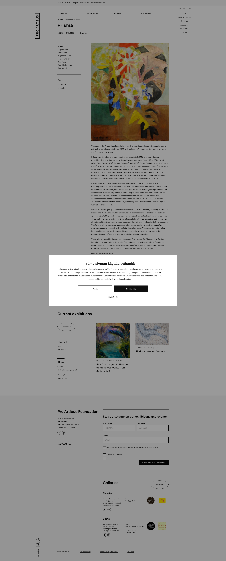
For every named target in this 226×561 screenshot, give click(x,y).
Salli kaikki (131, 289)
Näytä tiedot (113, 297)
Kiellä (95, 289)
